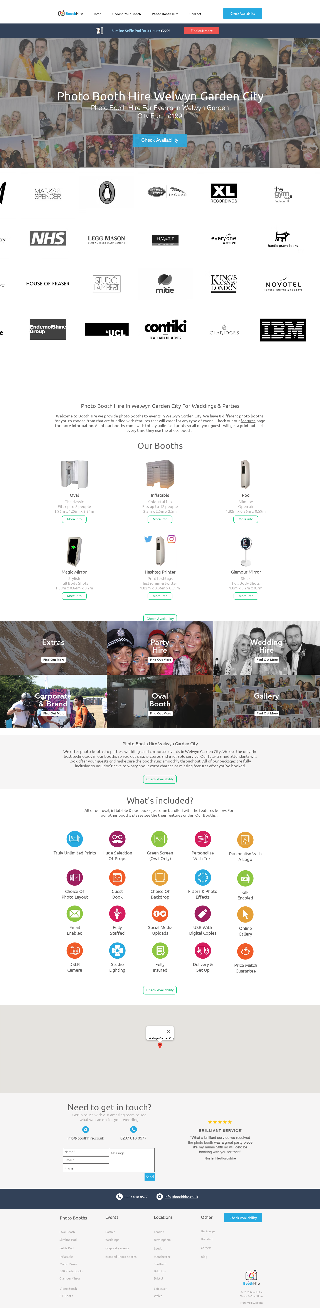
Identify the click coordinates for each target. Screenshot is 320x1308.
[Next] (263, 1140)
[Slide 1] (216, 1171)
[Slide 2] (222, 1172)
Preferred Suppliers (251, 1302)
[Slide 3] (227, 1171)
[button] (165, 13)
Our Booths (205, 815)
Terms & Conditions (251, 1296)
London (159, 1232)
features (248, 420)
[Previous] (181, 1140)
